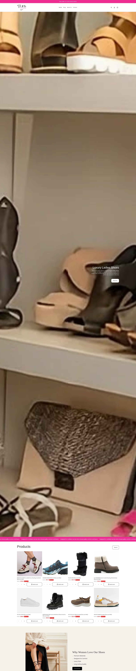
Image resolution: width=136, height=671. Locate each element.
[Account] (114, 7)
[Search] (111, 7)
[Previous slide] (19, 563)
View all (115, 547)
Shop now (115, 280)
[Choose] (40, 574)
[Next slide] (40, 563)
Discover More (77, 668)
